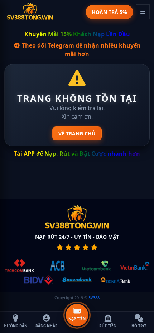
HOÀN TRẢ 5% (109, 12)
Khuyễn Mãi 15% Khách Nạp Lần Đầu (77, 34)
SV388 (94, 297)
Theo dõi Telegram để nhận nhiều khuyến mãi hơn (80, 49)
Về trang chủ (77, 133)
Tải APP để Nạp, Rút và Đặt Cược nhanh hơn (77, 154)
